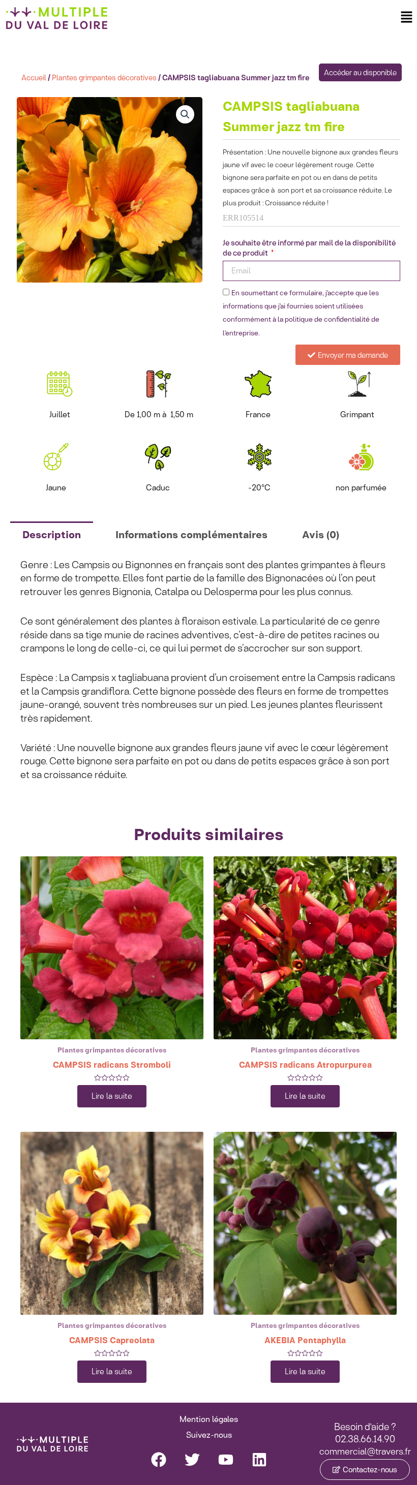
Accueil (33, 77)
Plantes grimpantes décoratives (104, 77)
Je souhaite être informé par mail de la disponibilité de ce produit (309, 248)
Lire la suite (112, 1096)
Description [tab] (51, 534)
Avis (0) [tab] (320, 534)
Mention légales (209, 1419)
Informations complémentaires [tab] (191, 534)
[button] (407, 17)
